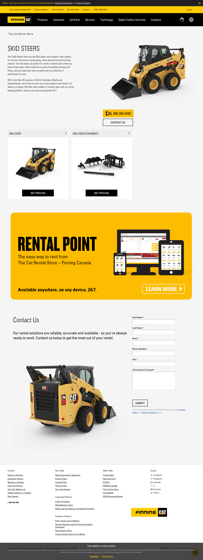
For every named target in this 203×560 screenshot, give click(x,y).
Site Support (13, 496)
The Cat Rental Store (20, 34)
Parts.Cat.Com (109, 479)
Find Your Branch (15, 486)
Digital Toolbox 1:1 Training (19, 493)
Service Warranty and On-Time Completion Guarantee (74, 525)
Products (43, 19)
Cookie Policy (61, 482)
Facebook (157, 475)
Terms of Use (61, 486)
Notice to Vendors (15, 475)
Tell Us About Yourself (143, 370)
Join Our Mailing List (16, 489)
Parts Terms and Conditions (67, 521)
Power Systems (83, 3)
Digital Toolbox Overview (132, 19)
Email (135, 338)
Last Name (137, 328)
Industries (58, 19)
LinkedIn (157, 482)
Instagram (157, 479)
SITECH (106, 482)
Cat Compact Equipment (20, 9)
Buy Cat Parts (73, 9)
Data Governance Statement (67, 475)
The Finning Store (111, 489)
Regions (191, 19)
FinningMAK (108, 493)
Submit (140, 403)
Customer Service (15, 479)
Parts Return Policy (63, 531)
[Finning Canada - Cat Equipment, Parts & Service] (19, 20)
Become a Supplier (16, 482)
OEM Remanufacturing (113, 496)
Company (156, 19)
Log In (189, 10)
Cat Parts (75, 19)
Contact (182, 19)
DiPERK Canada (110, 486)
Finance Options (41, 9)
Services (90, 19)
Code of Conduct (62, 501)
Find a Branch (58, 9)
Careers (86, 9)
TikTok (156, 493)
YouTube (157, 489)
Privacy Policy (61, 479)
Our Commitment (62, 489)
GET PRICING (38, 193)
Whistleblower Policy (64, 505)
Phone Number (139, 349)
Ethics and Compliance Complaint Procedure (74, 509)
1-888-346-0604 (100, 9)
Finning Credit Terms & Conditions (70, 534)
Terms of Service (149, 412)
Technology (106, 19)
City (134, 359)
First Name (138, 317)
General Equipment (63, 3)
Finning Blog (108, 475)
